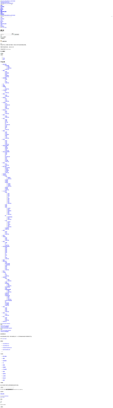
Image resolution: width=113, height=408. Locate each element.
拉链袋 (9, 184)
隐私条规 (2, 393)
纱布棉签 (7, 72)
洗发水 (9, 224)
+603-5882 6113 (3, 3)
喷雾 (6, 238)
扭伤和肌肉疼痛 (6, 246)
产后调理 (5, 90)
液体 (6, 95)
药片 (4, 59)
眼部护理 (7, 294)
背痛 (6, 282)
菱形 (6, 252)
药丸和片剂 (7, 104)
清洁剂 (9, 208)
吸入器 (6, 122)
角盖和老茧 (10, 216)
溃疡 (4, 306)
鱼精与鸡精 (7, 263)
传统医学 (5, 277)
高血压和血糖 (5, 145)
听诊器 (6, 171)
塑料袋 (9, 177)
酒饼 (6, 135)
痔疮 (4, 230)
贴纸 (4, 259)
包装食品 (7, 134)
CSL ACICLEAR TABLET (5, 330)
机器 (4, 162)
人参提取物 (7, 264)
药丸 (6, 267)
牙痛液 (4, 272)
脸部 (6, 207)
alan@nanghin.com (6, 349)
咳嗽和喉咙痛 (8, 289)
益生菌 (6, 160)
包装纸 (6, 181)
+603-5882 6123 (10, 3)
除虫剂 (4, 109)
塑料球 (6, 187)
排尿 (4, 312)
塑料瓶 (6, 188)
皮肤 (8, 225)
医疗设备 (5, 166)
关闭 (1, 54)
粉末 (6, 81)
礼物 (6, 176)
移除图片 (2, 38)
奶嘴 (8, 66)
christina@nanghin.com (4, 2)
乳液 (4, 139)
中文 (5, 27)
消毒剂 (4, 236)
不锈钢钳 (7, 170)
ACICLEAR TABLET (4, 325)
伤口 (4, 316)
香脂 (6, 119)
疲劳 (4, 114)
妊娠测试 (7, 227)
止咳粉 (4, 102)
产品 (4, 58)
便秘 (4, 93)
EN (3, 27)
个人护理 (5, 191)
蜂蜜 (6, 266)
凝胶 (8, 211)
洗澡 (8, 193)
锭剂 (6, 103)
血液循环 (5, 77)
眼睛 (6, 205)
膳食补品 (5, 261)
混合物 (4, 173)
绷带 (4, 70)
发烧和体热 (7, 295)
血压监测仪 (7, 167)
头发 (6, 220)
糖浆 (6, 107)
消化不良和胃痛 (6, 151)
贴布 (6, 254)
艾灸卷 (6, 168)
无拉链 (9, 183)
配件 (6, 163)
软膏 (6, 143)
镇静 (6, 288)
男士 (6, 98)
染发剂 (9, 221)
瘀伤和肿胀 (7, 286)
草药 (6, 133)
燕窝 (6, 262)
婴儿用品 (5, 64)
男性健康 (7, 302)
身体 (6, 192)
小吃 (6, 136)
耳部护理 (7, 293)
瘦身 (4, 241)
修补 (8, 199)
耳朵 (6, 204)
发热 (4, 118)
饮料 (6, 131)
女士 (6, 100)
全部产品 (9, 68)
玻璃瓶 (6, 179)
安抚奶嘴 (7, 65)
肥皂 (8, 202)
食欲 (6, 278)
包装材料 (5, 175)
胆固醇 (4, 86)
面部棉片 (9, 210)
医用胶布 (7, 75)
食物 (4, 130)
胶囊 (6, 79)
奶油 (6, 140)
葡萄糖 (6, 147)
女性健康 (7, 304)
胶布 (6, 74)
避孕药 (4, 97)
